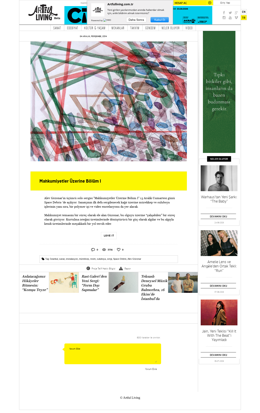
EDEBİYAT (72, 28)
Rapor (128, 268)
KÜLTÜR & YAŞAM (95, 28)
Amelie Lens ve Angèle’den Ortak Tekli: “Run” (219, 266)
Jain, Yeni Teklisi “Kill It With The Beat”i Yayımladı (219, 335)
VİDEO (189, 28)
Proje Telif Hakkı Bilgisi (103, 268)
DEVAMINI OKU (218, 216)
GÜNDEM (150, 28)
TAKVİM (135, 28)
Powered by (97, 20)
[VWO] (107, 20)
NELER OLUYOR (171, 28)
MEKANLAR (118, 28)
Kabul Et (159, 19)
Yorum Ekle (151, 369)
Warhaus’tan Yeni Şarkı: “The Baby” (219, 199)
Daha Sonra (136, 19)
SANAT (57, 28)
